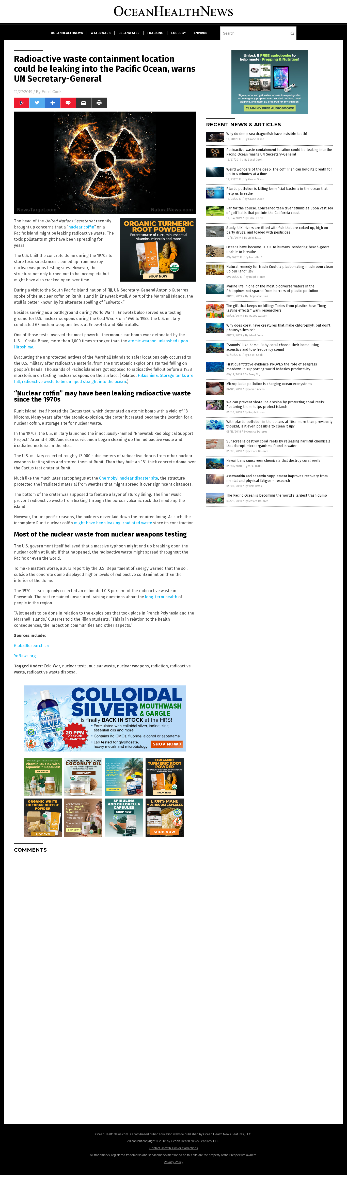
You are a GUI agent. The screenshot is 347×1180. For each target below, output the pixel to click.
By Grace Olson (254, 139)
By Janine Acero (255, 389)
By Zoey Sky (252, 374)
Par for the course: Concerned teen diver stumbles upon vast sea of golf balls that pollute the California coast (279, 210)
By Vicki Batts (252, 237)
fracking (155, 33)
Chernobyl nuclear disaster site (128, 478)
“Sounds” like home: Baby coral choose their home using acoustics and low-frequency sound (272, 347)
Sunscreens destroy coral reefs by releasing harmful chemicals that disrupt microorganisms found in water (278, 443)
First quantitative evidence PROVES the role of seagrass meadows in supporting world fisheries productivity (271, 366)
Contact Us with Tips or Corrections (173, 1148)
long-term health (161, 596)
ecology (178, 33)
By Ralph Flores (255, 277)
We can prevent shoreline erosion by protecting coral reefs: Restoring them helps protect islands (275, 404)
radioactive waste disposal (51, 672)
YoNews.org (25, 655)
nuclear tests (74, 666)
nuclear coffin (81, 227)
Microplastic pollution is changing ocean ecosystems (269, 384)
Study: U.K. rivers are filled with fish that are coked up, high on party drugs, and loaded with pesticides (277, 230)
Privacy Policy (173, 1162)
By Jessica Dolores (255, 431)
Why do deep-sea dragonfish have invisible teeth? (267, 134)
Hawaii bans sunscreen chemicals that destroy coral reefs (273, 460)
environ (201, 33)
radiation (159, 666)
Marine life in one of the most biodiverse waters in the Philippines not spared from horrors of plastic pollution (272, 288)
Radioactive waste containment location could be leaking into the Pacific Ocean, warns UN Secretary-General (279, 152)
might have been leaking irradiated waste (113, 522)
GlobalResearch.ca (31, 645)
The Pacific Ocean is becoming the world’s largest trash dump (276, 495)
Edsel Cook (51, 91)
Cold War (52, 666)
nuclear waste (102, 666)
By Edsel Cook (253, 159)
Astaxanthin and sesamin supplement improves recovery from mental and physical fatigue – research (277, 478)
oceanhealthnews (67, 33)
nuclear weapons (133, 666)
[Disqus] (105, 920)
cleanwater (128, 33)
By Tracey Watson (256, 315)
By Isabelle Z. (254, 257)
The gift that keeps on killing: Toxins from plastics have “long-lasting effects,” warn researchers (277, 308)
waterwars (101, 33)
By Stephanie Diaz (256, 296)
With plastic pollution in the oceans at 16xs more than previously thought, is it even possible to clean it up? (279, 424)
